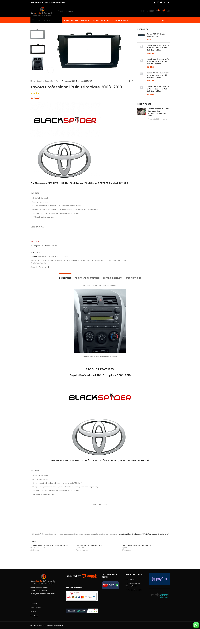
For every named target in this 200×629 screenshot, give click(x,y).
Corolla (82, 260)
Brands (39, 81)
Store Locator (35, 608)
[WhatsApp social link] (164, 2)
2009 (60, 260)
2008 (47, 260)
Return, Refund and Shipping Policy (133, 584)
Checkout (34, 616)
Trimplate (43, 263)
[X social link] (157, 2)
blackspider (75, 260)
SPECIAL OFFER (164, 20)
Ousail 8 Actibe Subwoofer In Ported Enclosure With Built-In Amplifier (158, 47)
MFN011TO (102, 260)
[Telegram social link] (168, 2)
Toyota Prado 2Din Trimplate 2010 (88, 545)
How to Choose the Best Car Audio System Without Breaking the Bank (158, 112)
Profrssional (112, 260)
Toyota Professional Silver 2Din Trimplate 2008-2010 (49, 545)
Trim (38, 263)
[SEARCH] (133, 11)
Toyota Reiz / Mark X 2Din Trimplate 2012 (137, 545)
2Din (69, 260)
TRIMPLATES (67, 256)
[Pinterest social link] (161, 2)
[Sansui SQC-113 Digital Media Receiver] (141, 37)
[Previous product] (127, 81)
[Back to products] (129, 81)
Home (32, 81)
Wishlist (33, 612)
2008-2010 (54, 260)
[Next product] (132, 81)
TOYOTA (58, 256)
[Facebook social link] (154, 2)
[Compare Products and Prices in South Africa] (110, 585)
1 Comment (164, 119)
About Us (33, 604)
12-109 (37, 260)
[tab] (65, 276)
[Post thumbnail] (141, 114)
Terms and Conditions (134, 590)
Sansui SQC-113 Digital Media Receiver (156, 35)
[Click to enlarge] (50, 70)
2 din (42, 260)
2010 (64, 260)
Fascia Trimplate (92, 260)
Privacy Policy (130, 579)
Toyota (119, 260)
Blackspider (49, 81)
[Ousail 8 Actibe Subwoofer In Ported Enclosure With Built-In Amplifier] (141, 49)
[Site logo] (42, 11)
